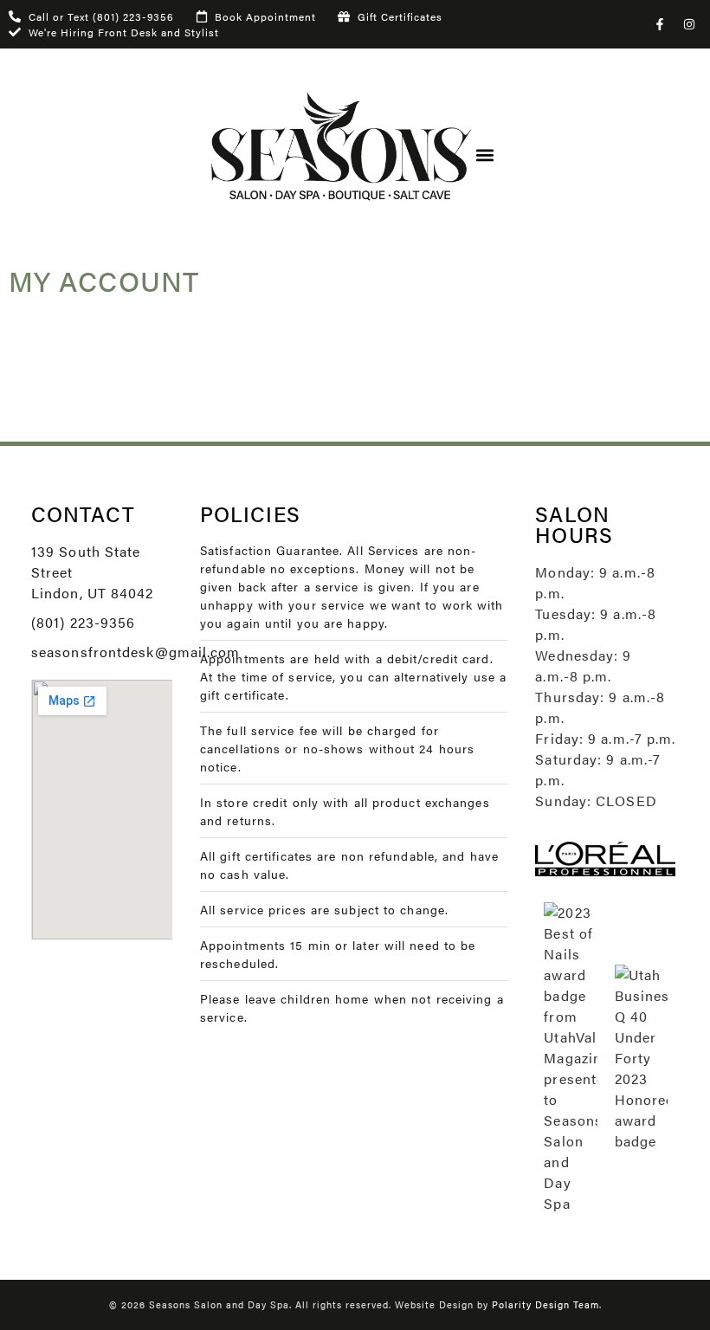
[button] (485, 155)
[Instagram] (689, 24)
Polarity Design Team (545, 1304)
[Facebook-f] (660, 24)
